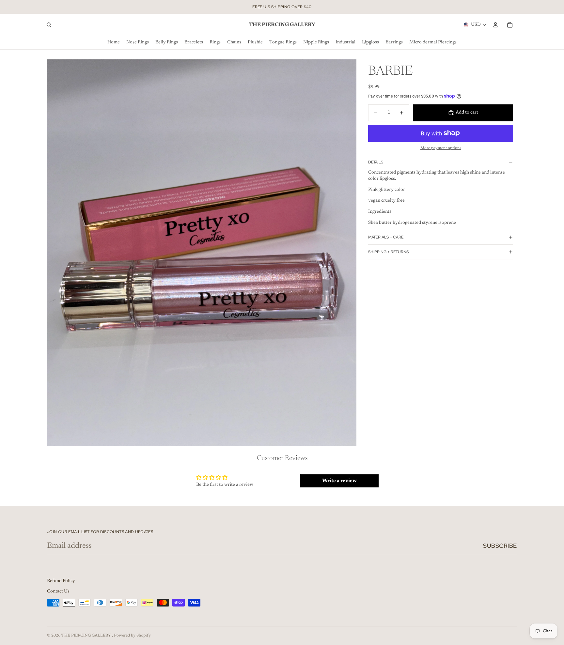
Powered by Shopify (132, 635)
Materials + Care (385, 237)
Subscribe (500, 545)
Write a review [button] (339, 481)
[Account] (495, 25)
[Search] (49, 25)
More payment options (440, 148)
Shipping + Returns (388, 251)
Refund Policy (61, 581)
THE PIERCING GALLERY (86, 635)
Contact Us (58, 591)
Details (375, 162)
